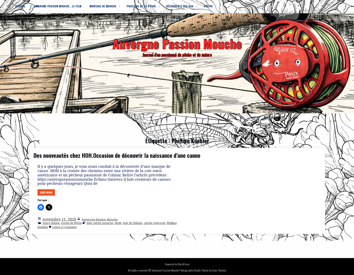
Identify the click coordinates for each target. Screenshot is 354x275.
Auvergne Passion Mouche (100, 219)
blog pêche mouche (100, 223)
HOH (118, 223)
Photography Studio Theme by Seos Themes (202, 270)
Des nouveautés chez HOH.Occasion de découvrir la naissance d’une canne (116, 155)
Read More (46, 192)
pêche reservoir (154, 223)
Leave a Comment (64, 227)
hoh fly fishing (133, 223)
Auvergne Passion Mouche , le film (57, 6)
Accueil (20, 6)
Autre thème (50, 223)
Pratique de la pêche (141, 6)
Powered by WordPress (177, 264)
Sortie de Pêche (71, 223)
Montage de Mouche (103, 6)
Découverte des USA (179, 6)
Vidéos (208, 6)
